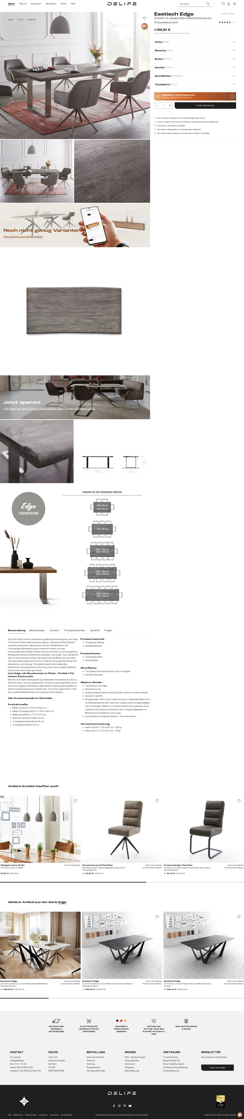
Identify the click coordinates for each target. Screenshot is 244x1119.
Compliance (54, 1115)
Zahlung (91, 1064)
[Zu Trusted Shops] (220, 1101)
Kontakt (16, 1052)
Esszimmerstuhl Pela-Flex (97, 865)
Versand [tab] (54, 630)
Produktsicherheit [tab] (74, 630)
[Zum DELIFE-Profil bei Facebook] (114, 1106)
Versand (91, 1060)
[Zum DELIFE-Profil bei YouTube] (130, 1106)
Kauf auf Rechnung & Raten (186, 1027)
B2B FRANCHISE (56, 1070)
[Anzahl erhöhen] (170, 105)
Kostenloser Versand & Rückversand (56, 1029)
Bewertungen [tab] (37, 630)
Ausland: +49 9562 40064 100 (25, 1070)
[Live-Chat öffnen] (240, 1115)
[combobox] (191, 4)
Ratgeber (129, 1067)
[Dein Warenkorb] (234, 3)
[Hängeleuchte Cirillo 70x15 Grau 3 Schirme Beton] (40, 829)
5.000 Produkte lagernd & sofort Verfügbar (89, 1029)
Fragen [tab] (108, 630)
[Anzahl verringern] (157, 105)
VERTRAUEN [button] (171, 1052)
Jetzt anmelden (218, 1067)
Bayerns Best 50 (171, 1060)
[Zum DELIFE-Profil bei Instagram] (119, 1106)
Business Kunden (57, 1060)
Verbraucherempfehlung (175, 1067)
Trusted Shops (170, 1057)
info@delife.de (17, 1060)
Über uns (52, 1057)
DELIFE (53, 1052)
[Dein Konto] (228, 3)
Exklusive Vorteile (95, 1057)
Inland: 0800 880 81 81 (21, 1067)
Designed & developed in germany (121, 1029)
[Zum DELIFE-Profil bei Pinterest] (124, 1106)
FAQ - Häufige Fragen (135, 1057)
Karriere (52, 1064)
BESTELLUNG (96, 1052)
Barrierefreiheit (66, 1115)
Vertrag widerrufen (96, 1070)
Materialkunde (132, 1070)
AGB (9, 1115)
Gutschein (130, 1064)
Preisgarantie (93, 1067)
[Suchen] (208, 4)
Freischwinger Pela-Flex (178, 865)
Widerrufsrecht (31, 1115)
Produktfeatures (171, 1070)
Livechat (16, 1057)
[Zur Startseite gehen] (122, 3)
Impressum (43, 1115)
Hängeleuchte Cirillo (13, 865)
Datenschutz (18, 1115)
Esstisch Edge (9, 981)
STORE (51, 1067)
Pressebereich (132, 1060)
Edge (62, 902)
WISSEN (130, 1052)
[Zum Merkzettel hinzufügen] (144, 18)
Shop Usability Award (173, 1064)
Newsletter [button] (211, 1052)
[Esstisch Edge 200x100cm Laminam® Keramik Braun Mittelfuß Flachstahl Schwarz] (203, 945)
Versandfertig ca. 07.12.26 (167, 22)
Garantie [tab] (95, 630)
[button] (122, 1064)
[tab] (16, 630)
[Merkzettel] (223, 3)
